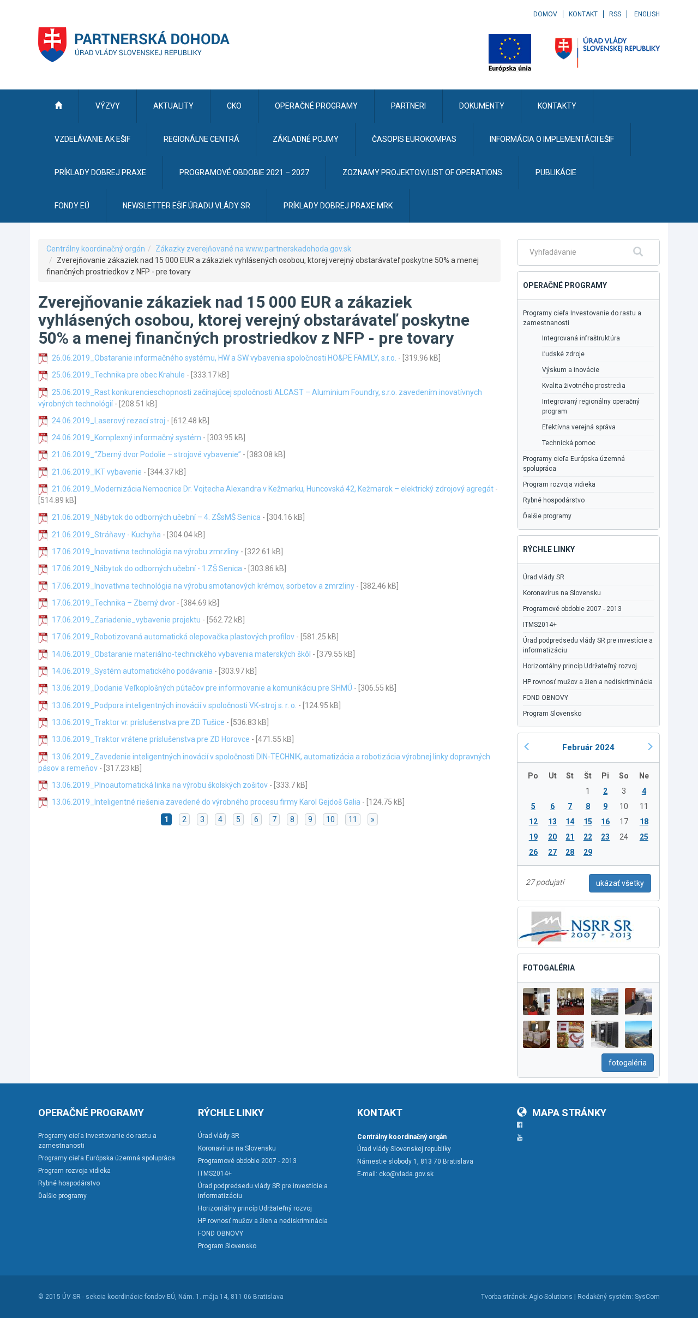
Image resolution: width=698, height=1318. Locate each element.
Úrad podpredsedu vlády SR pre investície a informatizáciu (588, 645)
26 (533, 852)
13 (552, 821)
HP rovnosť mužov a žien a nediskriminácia (588, 682)
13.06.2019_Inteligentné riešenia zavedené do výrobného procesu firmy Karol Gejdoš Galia (206, 802)
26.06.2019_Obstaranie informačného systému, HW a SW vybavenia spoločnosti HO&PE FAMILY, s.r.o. (224, 358)
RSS (615, 14)
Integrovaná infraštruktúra (581, 338)
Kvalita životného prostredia (583, 386)
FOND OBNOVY (545, 698)
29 (587, 852)
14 (569, 821)
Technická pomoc (568, 443)
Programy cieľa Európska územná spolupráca (574, 463)
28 (569, 852)
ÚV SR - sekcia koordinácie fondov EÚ (118, 1297)
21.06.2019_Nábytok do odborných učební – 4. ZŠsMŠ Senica (156, 517)
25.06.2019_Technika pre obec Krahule (118, 374)
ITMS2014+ (540, 624)
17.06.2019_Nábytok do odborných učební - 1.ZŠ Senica (147, 568)
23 (605, 836)
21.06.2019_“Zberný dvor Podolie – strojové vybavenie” (146, 454)
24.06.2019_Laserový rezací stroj (108, 420)
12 (533, 821)
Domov (545, 14)
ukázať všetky (620, 883)
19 (533, 836)
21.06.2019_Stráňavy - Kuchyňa (106, 534)
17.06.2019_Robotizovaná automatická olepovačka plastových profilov (173, 636)
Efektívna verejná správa (579, 427)
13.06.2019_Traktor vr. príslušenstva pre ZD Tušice (138, 722)
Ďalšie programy (547, 516)
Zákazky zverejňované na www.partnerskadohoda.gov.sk (253, 248)
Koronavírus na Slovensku (562, 593)
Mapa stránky (569, 1112)
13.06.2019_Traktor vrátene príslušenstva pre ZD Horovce (151, 739)
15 (587, 821)
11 (352, 819)
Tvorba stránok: (504, 1297)
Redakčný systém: (605, 1297)
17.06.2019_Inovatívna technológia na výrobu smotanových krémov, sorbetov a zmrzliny (203, 586)
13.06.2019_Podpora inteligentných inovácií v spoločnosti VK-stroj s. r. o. (174, 705)
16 (605, 821)
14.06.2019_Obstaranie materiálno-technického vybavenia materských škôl (181, 654)
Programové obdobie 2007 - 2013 (572, 609)
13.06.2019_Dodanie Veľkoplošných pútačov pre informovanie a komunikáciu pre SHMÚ (202, 688)
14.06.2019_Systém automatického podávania (132, 671)
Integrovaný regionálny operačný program (591, 406)
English (647, 14)
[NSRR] (576, 926)
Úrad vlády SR (543, 577)
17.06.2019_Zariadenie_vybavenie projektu (126, 619)
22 (587, 836)
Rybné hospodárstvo (554, 500)
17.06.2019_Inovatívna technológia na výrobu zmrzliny (145, 551)
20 (552, 836)
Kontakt (583, 14)
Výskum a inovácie (570, 370)
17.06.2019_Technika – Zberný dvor (113, 602)
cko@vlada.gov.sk (406, 1174)
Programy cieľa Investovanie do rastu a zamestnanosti (582, 318)
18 (644, 821)
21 (569, 836)
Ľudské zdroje (563, 354)
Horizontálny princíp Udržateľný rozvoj (580, 666)
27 (552, 852)
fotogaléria (628, 1062)
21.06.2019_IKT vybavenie (97, 472)
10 (330, 819)
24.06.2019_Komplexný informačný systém (126, 437)
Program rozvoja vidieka (559, 484)
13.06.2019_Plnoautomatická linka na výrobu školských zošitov (160, 785)
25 (644, 836)
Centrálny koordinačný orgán (95, 248)
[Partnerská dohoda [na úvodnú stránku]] (134, 44)
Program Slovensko (552, 713)
